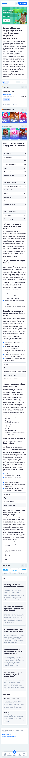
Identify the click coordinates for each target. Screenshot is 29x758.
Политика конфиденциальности (9, 738)
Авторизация (23, 3)
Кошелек (7, 20)
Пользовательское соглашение (9, 736)
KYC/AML (4, 741)
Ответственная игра (6, 734)
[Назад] (22, 87)
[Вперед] (26, 87)
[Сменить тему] (16, 3)
